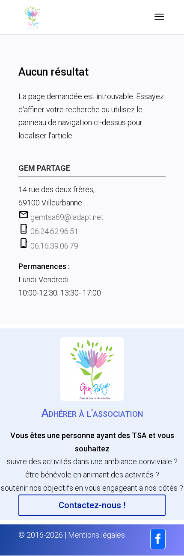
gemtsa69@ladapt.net (67, 217)
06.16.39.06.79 (54, 245)
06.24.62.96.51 (54, 231)
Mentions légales (96, 534)
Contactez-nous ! (92, 505)
